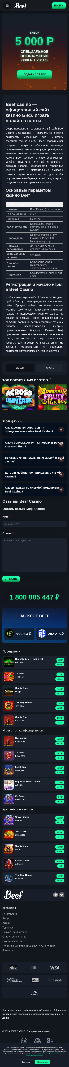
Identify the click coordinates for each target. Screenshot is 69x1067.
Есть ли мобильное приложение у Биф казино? (33, 474)
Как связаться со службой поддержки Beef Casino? (32, 489)
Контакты (7, 950)
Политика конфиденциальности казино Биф (28, 945)
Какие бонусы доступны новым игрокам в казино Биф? (34, 444)
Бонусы (7, 918)
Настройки (26, 1062)
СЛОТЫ (50, 368)
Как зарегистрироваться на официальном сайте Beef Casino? (29, 429)
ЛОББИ (20, 368)
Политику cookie (48, 1053)
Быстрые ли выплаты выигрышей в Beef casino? (34, 459)
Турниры (7, 927)
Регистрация (9, 914)
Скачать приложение (14, 932)
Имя (5, 516)
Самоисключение (12, 941)
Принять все (42, 1062)
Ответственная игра (14, 936)
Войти (58, 5)
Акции (6, 923)
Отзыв (6, 533)
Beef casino (9, 907)
